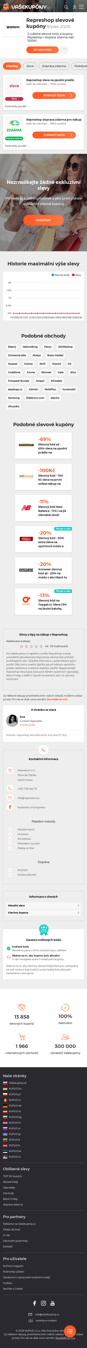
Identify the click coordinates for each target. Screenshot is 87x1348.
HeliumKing (30, 346)
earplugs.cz (15, 389)
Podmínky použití (16, 106)
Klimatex (56, 380)
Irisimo (28, 363)
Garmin (33, 389)
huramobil (69, 389)
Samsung (14, 397)
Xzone (31, 372)
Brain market (55, 355)
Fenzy (48, 346)
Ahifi (42, 363)
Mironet (46, 372)
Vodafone (14, 372)
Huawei (12, 363)
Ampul (40, 380)
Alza (73, 372)
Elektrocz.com (35, 397)
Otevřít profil (27, 724)
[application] (43, 296)
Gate (61, 372)
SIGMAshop (65, 346)
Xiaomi (56, 363)
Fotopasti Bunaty (18, 380)
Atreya (37, 355)
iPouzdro (13, 406)
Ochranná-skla (17, 355)
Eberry (12, 346)
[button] (60, 275)
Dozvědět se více (57, 699)
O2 (69, 363)
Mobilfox (50, 389)
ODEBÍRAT (43, 220)
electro (55, 397)
